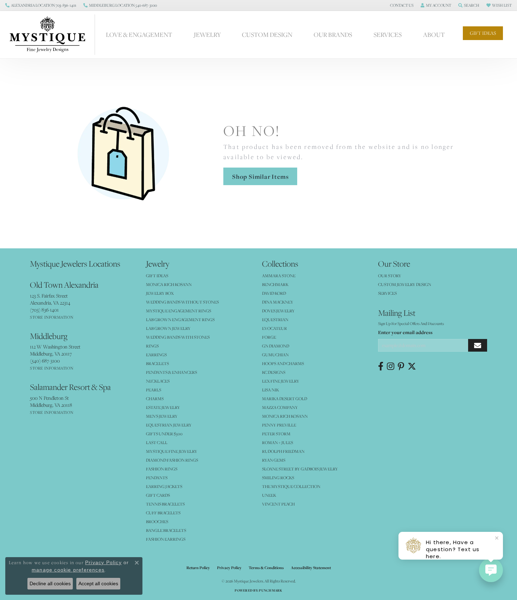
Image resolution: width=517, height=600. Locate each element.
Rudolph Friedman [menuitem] (283, 451)
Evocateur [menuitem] (274, 328)
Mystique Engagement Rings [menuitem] (178, 311)
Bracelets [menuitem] (157, 363)
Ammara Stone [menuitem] (278, 276)
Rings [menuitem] (152, 346)
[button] (401, 5)
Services (388, 34)
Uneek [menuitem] (269, 495)
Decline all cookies (50, 583)
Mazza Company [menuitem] (280, 407)
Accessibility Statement (311, 567)
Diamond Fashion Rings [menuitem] (172, 460)
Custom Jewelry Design (404, 284)
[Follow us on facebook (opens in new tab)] (380, 366)
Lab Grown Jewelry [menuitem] (168, 328)
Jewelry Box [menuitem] (160, 293)
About (434, 34)
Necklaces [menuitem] (158, 381)
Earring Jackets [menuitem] (164, 486)
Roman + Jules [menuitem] (277, 442)
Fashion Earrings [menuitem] (165, 539)
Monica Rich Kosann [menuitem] (285, 416)
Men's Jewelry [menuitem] (162, 416)
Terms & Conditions (266, 567)
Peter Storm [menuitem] (276, 434)
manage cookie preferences (68, 570)
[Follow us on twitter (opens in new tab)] (412, 366)
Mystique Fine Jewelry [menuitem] (171, 451)
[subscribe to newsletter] (477, 345)
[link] (40, 5)
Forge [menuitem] (269, 337)
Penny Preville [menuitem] (279, 425)
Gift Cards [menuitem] (158, 495)
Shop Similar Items (260, 176)
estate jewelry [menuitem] (163, 407)
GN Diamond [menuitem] (275, 346)
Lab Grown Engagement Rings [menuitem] (180, 319)
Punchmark (270, 590)
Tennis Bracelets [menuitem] (165, 504)
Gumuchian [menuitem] (275, 355)
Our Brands (333, 34)
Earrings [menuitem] (156, 355)
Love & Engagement (139, 34)
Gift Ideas (483, 33)
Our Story (389, 276)
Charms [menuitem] (155, 399)
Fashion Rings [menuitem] (161, 469)
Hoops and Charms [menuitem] (283, 363)
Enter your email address (405, 332)
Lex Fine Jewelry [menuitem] (280, 381)
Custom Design (267, 34)
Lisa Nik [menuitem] (270, 390)
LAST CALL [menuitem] (156, 442)
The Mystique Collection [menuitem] (291, 486)
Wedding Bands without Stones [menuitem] (182, 302)
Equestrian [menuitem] (275, 319)
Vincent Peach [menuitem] (278, 504)
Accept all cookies (98, 583)
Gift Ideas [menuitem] (157, 276)
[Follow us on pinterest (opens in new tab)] (401, 366)
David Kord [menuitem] (274, 293)
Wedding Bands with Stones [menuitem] (178, 337)
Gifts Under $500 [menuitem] (164, 434)
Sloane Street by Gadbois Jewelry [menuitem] (300, 469)
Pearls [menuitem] (153, 390)
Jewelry (207, 34)
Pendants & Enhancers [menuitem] (171, 372)
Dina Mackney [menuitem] (277, 302)
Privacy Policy (229, 567)
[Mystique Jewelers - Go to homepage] (51, 34)
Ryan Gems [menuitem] (273, 460)
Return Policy (198, 567)
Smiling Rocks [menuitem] (278, 478)
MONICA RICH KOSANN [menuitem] (169, 284)
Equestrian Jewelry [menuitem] (169, 425)
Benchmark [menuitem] (275, 284)
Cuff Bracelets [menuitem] (163, 513)
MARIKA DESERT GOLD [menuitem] (284, 399)
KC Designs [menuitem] (273, 372)
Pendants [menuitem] (156, 478)
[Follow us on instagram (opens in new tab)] (390, 366)
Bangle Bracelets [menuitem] (166, 530)
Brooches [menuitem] (157, 521)
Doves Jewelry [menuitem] (278, 311)
